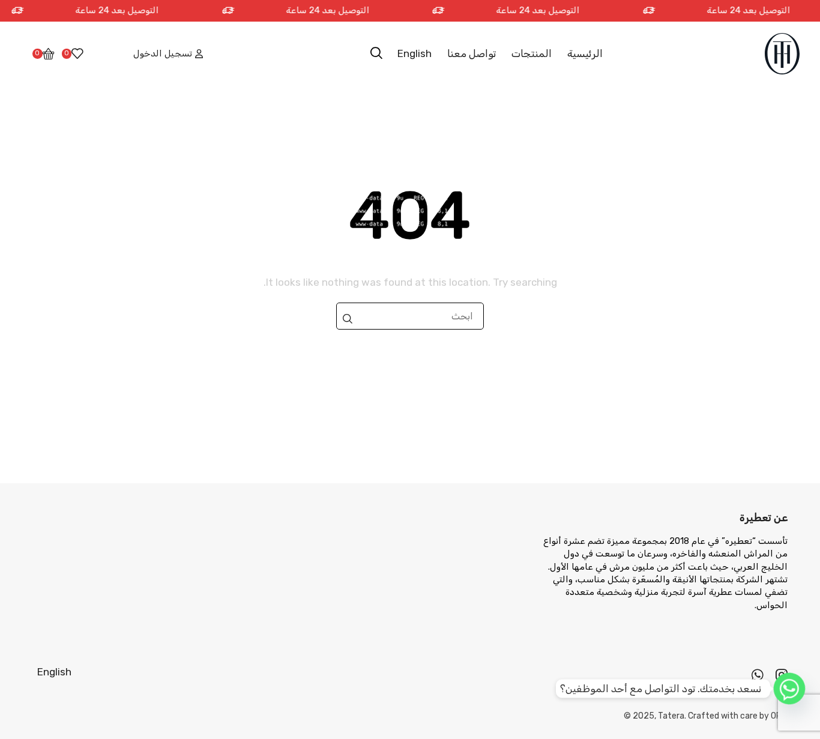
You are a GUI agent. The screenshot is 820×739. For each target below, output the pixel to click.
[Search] (347, 318)
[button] (376, 53)
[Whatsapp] (757, 675)
